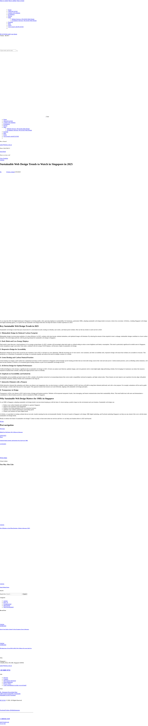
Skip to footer (20, 0)
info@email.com (4, 722)
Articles (2, 160)
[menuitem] (9, 28)
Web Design (6, 605)
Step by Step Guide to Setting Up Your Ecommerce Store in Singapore (14, 629)
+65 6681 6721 (5, 670)
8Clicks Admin (3, 457)
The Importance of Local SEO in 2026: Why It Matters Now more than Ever (16, 648)
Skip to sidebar (12, 0)
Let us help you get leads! (19, 685)
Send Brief (3, 151)
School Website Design (4, 587)
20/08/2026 (3, 626)
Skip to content (4, 0)
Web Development (8, 607)
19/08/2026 (3, 645)
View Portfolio (4, 158)
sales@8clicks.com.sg (6, 145)
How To (5, 602)
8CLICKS (3, 700)
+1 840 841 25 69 (5, 719)
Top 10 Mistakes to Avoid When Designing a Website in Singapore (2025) (15, 528)
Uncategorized (7, 604)
